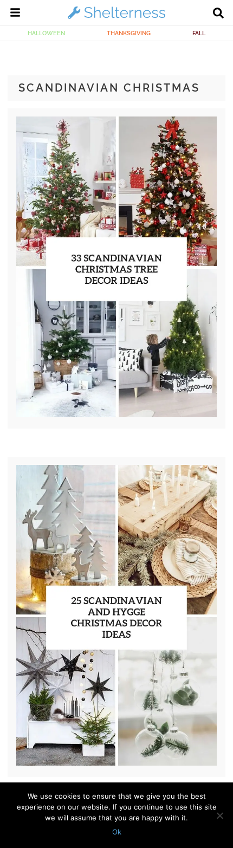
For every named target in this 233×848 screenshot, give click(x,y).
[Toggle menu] (15, 14)
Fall (198, 33)
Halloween (46, 33)
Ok (116, 831)
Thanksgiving (129, 33)
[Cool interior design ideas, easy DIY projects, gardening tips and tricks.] (116, 18)
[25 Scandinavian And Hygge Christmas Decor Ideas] (116, 763)
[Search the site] (218, 14)
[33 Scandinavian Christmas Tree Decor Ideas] (116, 414)
